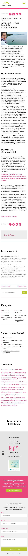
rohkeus (23, 392)
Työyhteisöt (5, 315)
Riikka (2, 47)
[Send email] (20, 224)
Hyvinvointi (5, 310)
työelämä (8, 395)
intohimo (23, 373)
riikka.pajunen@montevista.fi (14, 456)
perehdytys (20, 387)
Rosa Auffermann (10, 235)
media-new (5, 313)
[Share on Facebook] (10, 224)
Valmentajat (18, 317)
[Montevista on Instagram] (10, 450)
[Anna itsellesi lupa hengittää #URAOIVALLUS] (14, 38)
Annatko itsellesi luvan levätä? (9, 269)
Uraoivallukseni (5, 78)
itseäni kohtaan (16, 108)
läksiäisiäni (4, 48)
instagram (17, 372)
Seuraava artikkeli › (22, 286)
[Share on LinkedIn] (17, 224)
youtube (3, 405)
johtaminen (4, 380)
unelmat (13, 397)
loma (25, 382)
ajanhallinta (11, 370)
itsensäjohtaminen (6, 378)
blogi (3, 372)
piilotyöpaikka (6, 389)
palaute (10, 387)
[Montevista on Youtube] (14, 450)
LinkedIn (21, 382)
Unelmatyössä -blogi (20, 315)
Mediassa (17, 313)
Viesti (2, 536)
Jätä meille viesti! (15, 549)
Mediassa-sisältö (7, 338)
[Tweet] (13, 224)
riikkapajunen (16, 392)
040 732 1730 (14, 453)
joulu (9, 380)
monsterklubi (5, 385)
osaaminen (4, 387)
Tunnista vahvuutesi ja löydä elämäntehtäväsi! (14, 274)
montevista (14, 384)
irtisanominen (5, 375)
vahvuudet (8, 403)
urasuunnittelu (7, 400)
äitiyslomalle (7, 201)
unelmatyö (20, 397)
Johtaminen (18, 310)
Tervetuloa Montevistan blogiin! (10, 256)
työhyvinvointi (16, 395)
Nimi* (2, 513)
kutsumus (15, 382)
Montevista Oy (6, 4)
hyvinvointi (10, 372)
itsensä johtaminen (18, 377)
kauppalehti (14, 380)
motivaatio (23, 385)
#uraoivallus (4, 370)
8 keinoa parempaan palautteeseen (12, 344)
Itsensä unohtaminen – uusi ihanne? (11, 265)
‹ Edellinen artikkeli (5, 286)
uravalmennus (18, 400)
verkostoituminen (18, 403)
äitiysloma (14, 405)
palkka (15, 387)
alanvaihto (18, 370)
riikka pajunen (7, 392)
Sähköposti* (4, 528)
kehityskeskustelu (6, 382)
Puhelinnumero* (5, 521)
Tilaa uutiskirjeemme (14, 490)
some (2, 395)
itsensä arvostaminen (17, 375)
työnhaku (5, 397)
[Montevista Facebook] (10, 447)
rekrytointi (20, 390)
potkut (14, 390)
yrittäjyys (8, 405)
